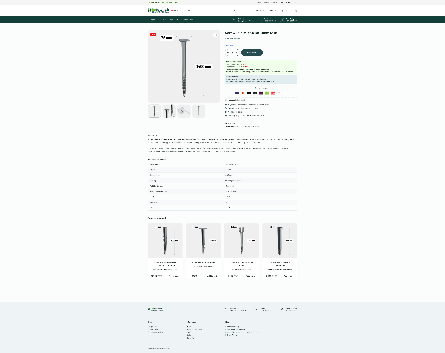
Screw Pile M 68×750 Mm (167, 262)
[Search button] (234, 10)
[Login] (282, 10)
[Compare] (292, 10)
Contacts (273, 10)
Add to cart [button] (175, 276)
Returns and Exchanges (235, 329)
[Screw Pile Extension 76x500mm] (243, 240)
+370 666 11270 (291, 21)
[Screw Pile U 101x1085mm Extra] (205, 240)
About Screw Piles (271, 2)
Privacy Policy (231, 335)
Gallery (288, 2)
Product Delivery (232, 326)
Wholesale (260, 10)
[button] (174, 10)
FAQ (281, 2)
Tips (295, 2)
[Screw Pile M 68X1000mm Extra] (281, 240)
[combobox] (207, 10)
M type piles (167, 20)
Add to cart (252, 52)
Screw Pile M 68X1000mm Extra (282, 262)
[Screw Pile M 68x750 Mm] (166, 240)
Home (259, 2)
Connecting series (185, 20)
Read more (213, 276)
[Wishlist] (287, 10)
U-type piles (153, 20)
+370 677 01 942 (270, 21)
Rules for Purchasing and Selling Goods (241, 332)
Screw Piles (253, 126)
